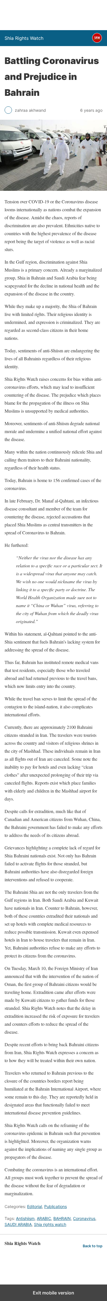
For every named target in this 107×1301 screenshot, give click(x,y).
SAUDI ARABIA (18, 1224)
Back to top (92, 1246)
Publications (55, 1206)
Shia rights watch (50, 1224)
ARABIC (44, 1218)
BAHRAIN (62, 1218)
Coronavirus (84, 1218)
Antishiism (25, 1218)
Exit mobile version (53, 1293)
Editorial (34, 1206)
